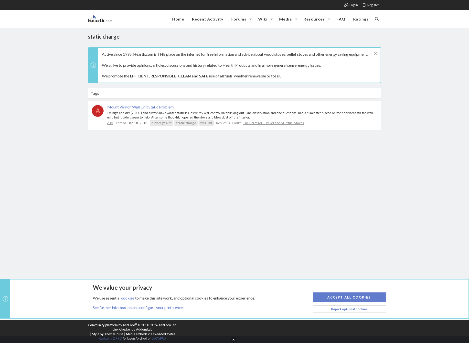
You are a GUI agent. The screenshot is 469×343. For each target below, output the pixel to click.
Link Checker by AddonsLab (132, 329)
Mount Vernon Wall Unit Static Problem (140, 107)
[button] (250, 19)
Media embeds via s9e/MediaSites (150, 334)
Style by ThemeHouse (107, 334)
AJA (110, 123)
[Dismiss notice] (375, 54)
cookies (127, 298)
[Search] (377, 18)
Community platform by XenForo (132, 325)
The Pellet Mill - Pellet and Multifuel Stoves (273, 123)
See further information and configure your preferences (138, 307)
